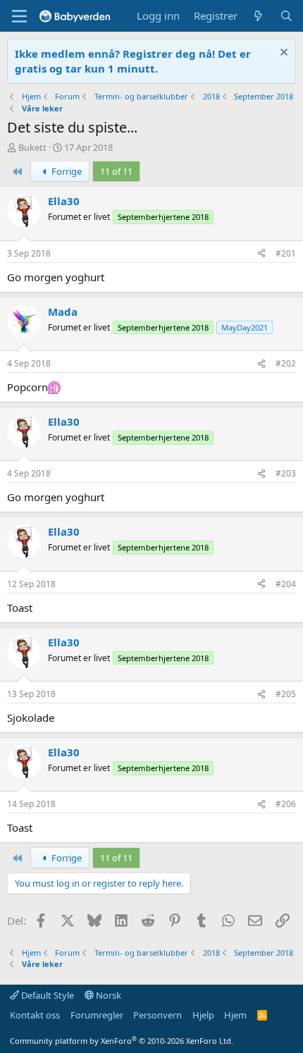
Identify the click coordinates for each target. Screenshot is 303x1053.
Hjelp (203, 1015)
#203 (286, 473)
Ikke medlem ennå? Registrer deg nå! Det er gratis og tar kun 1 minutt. (133, 61)
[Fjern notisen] (282, 54)
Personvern (157, 1015)
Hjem (235, 1015)
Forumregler (96, 1015)
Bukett (32, 147)
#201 (286, 253)
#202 (286, 363)
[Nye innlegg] (258, 16)
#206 (286, 804)
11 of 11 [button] (116, 171)
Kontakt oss (35, 1015)
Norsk (107, 995)
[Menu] (19, 16)
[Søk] (286, 16)
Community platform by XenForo (121, 1040)
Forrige (65, 171)
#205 (286, 694)
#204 (286, 584)
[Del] (261, 254)
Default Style (46, 995)
